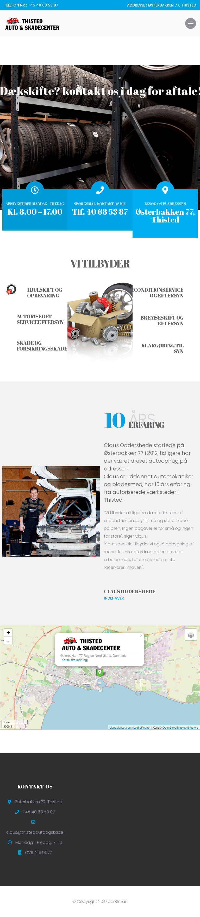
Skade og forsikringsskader (44, 345)
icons (146, 727)
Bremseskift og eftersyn (161, 320)
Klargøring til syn (162, 348)
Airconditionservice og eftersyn (154, 292)
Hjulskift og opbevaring (44, 292)
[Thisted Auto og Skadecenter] (100, 673)
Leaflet (137, 727)
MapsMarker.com (120, 727)
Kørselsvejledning (74, 660)
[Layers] (191, 634)
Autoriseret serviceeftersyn (40, 319)
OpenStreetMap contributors (180, 727)
